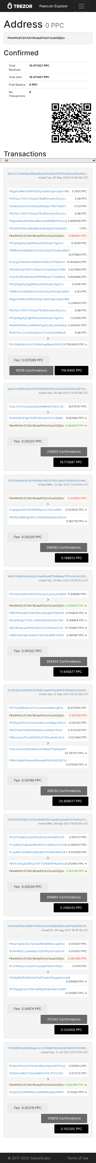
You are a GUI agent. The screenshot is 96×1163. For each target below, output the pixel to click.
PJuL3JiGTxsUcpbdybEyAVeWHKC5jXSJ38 (36, 406)
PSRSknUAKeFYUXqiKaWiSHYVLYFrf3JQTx (36, 1073)
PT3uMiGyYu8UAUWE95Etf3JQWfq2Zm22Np (38, 845)
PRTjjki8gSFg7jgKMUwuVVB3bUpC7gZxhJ (36, 243)
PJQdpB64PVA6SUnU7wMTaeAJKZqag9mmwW (39, 977)
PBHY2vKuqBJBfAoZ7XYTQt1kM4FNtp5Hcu (37, 863)
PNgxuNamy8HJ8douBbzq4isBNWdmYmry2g (38, 221)
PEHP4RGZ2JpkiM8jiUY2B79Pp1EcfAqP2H (36, 951)
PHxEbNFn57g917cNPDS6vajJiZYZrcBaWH (36, 418)
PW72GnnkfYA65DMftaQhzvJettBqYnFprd (35, 730)
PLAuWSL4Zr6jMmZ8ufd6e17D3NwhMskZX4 (38, 852)
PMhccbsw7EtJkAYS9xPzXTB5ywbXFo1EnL (37, 737)
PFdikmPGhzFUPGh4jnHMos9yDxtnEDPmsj (37, 1066)
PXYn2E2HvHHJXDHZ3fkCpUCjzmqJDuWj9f (37, 594)
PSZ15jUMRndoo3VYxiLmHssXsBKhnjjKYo (36, 708)
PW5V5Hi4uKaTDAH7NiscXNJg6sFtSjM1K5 (36, 613)
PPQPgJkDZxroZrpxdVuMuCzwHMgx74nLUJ (37, 722)
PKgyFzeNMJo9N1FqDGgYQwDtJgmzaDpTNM (39, 191)
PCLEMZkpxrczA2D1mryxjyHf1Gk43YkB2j (36, 966)
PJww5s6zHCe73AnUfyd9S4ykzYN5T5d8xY (37, 206)
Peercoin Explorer (53, 6)
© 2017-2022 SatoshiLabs (29, 1158)
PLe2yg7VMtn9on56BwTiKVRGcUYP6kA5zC (37, 262)
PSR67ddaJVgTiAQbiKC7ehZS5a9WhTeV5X (36, 635)
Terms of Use (77, 1158)
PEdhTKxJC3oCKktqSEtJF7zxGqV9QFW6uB (37, 332)
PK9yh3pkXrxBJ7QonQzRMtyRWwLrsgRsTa (36, 944)
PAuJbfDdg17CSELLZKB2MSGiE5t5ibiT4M (36, 620)
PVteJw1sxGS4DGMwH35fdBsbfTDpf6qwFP (37, 749)
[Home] (20, 6)
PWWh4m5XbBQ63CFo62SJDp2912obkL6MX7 (39, 250)
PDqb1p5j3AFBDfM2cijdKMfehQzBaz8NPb (36, 1092)
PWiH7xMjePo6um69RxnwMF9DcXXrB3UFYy (38, 760)
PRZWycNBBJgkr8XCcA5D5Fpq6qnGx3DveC (38, 517)
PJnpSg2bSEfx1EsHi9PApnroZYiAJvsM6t (35, 509)
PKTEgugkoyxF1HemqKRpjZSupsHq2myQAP (37, 989)
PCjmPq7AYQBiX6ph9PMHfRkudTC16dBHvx (37, 277)
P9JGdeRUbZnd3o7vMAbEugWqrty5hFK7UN (37, 344)
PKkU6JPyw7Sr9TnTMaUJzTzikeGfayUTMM (37, 269)
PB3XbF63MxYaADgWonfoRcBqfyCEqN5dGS (38, 228)
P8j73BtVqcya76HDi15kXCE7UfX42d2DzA (36, 628)
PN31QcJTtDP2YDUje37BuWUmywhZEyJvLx (37, 198)
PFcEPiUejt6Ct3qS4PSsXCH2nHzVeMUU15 (36, 837)
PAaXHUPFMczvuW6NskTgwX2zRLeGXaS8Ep (38, 325)
